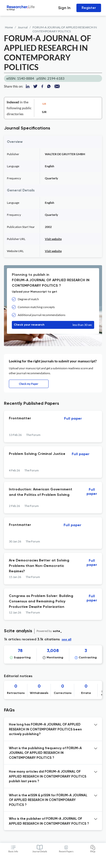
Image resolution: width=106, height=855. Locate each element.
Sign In (64, 7)
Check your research (53, 325)
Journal (23, 27)
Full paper (73, 418)
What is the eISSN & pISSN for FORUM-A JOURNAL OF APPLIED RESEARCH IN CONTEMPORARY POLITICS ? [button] (48, 800)
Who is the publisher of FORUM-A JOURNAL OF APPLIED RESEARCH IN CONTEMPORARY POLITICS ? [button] (49, 821)
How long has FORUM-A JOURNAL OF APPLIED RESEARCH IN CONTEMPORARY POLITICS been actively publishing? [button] (45, 729)
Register (89, 8)
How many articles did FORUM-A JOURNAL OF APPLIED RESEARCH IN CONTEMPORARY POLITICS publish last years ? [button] (47, 776)
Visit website (53, 239)
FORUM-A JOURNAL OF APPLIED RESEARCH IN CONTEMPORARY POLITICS (65, 29)
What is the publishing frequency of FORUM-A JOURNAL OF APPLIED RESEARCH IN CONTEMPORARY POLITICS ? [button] (45, 753)
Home (9, 27)
